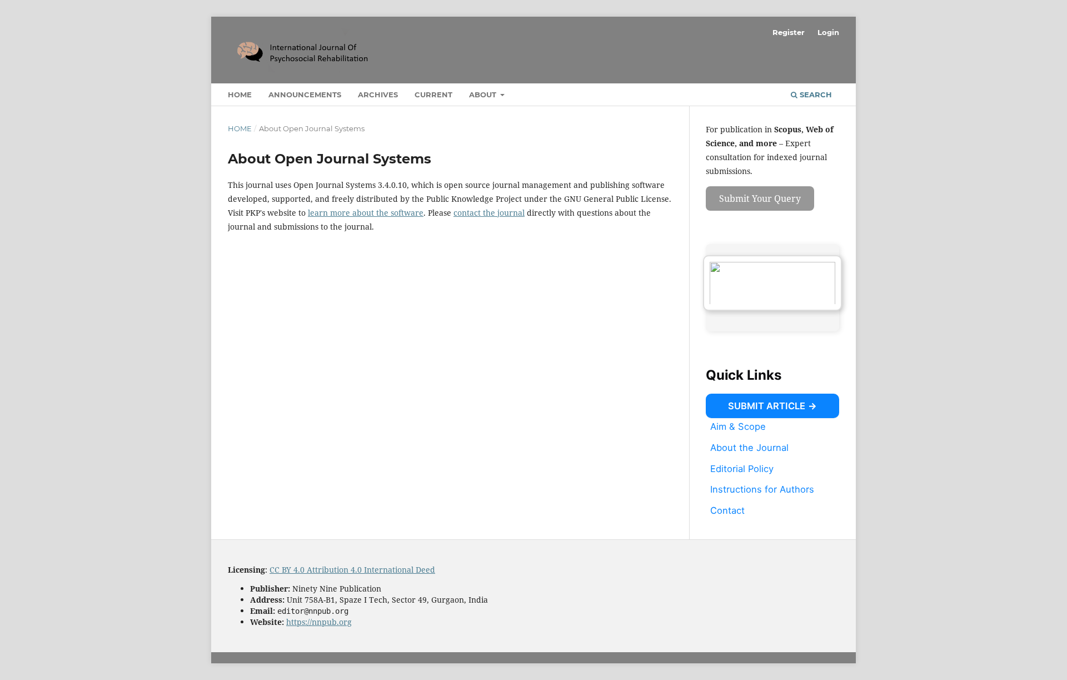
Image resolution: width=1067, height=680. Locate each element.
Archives (378, 94)
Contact (727, 510)
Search (814, 94)
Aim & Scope (738, 426)
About (483, 94)
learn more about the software (365, 212)
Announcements (304, 94)
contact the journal (489, 212)
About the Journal (749, 447)
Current (433, 94)
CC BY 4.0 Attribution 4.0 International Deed (352, 569)
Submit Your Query (760, 198)
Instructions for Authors (762, 489)
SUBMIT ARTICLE (766, 405)
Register (788, 32)
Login (828, 32)
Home (240, 94)
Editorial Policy (742, 468)
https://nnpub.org (319, 622)
